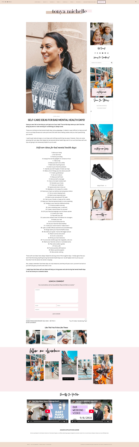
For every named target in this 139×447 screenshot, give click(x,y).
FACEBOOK (103, 370)
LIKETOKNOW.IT (36, 368)
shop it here (100, 185)
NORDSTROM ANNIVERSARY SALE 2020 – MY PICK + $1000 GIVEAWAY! (41, 321)
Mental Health (56, 116)
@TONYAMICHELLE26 (68, 378)
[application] (47, 411)
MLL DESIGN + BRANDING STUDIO (105, 444)
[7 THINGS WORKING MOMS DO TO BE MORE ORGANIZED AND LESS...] (49, 337)
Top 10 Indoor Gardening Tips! (78, 321)
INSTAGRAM (52, 371)
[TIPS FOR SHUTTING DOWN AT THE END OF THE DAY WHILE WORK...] (33, 337)
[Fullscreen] (66, 421)
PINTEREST (69, 364)
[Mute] (64, 421)
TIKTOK (85, 370)
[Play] (28, 421)
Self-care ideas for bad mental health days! (56, 119)
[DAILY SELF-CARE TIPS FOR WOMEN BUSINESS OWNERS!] (80, 337)
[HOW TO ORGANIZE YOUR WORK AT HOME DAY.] (64, 337)
